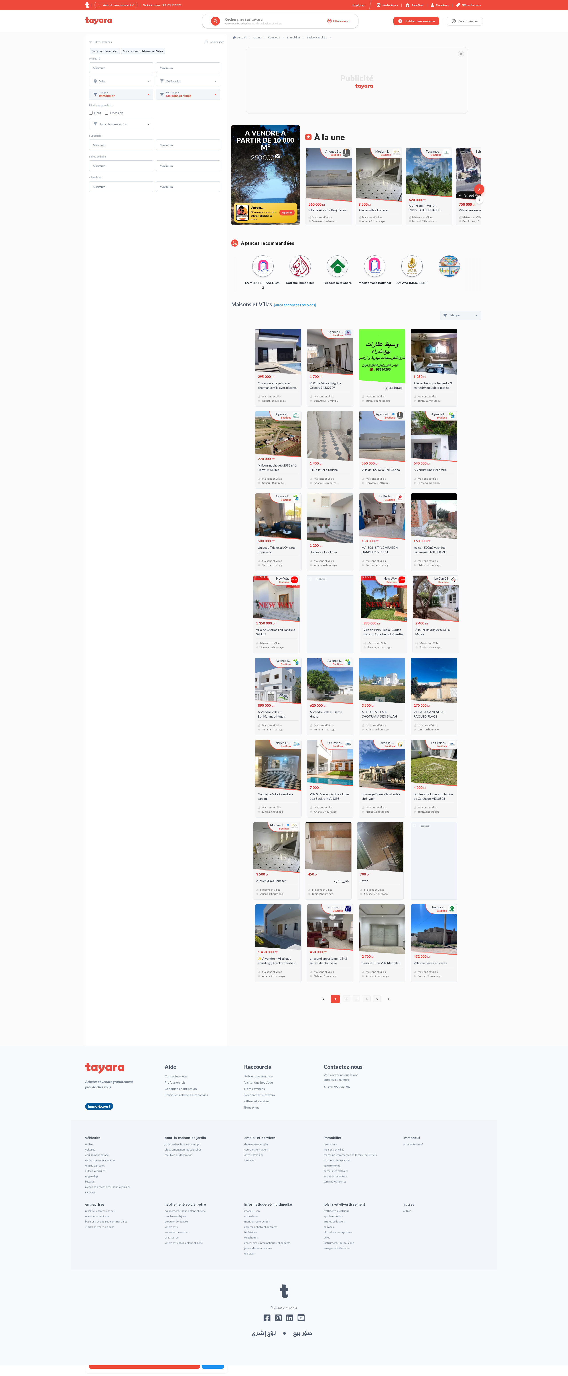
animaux (329, 1226)
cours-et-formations (256, 1149)
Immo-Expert (99, 1106)
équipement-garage (97, 1155)
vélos (327, 1237)
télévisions (250, 1232)
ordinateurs (251, 1216)
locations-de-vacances (337, 1160)
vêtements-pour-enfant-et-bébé (184, 1242)
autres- (407, 1210)
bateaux (90, 1181)
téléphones (251, 1237)
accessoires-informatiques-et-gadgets (267, 1242)
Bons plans (251, 1107)
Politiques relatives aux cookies (186, 1095)
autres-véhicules (95, 1171)
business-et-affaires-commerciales (106, 1221)
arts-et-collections (335, 1221)
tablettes (249, 1253)
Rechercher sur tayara (259, 1095)
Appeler (287, 212)
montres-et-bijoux (175, 1216)
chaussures (172, 1237)
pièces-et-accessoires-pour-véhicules (107, 1187)
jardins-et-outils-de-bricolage (182, 1144)
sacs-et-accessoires (177, 1232)
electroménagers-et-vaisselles (183, 1149)
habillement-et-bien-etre (185, 1204)
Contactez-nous (176, 1076)
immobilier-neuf (413, 1144)
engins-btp (91, 1176)
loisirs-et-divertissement (344, 1204)
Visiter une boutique (258, 1082)
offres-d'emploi (253, 1155)
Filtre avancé (341, 21)
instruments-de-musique (339, 1242)
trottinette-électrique (336, 1210)
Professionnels (175, 1082)
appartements (332, 1165)
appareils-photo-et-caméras (260, 1226)
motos (89, 1144)
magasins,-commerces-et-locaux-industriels (350, 1155)
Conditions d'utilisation (181, 1089)
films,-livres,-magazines (338, 1232)
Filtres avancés (254, 1089)
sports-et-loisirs (333, 1216)
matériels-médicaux (97, 1216)
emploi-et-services (260, 1137)
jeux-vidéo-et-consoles (258, 1248)
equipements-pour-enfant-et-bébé (185, 1210)
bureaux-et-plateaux (336, 1171)
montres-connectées (257, 1221)
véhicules (93, 1137)
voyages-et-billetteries (337, 1248)
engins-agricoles (95, 1165)
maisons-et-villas (334, 1149)
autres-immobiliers (335, 1176)
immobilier (332, 1137)
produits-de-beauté (176, 1221)
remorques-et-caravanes (100, 1160)
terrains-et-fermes (335, 1181)
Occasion (116, 113)
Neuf (97, 113)
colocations (330, 1144)
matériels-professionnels (100, 1210)
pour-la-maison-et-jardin (185, 1137)
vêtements (171, 1226)
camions (90, 1192)
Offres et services (257, 1101)
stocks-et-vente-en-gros (99, 1226)
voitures (90, 1149)
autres (408, 1204)
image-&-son (252, 1210)
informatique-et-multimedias (268, 1204)
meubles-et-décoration (178, 1155)
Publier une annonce (258, 1076)
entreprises (95, 1204)
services (249, 1160)
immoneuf (411, 1137)
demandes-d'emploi (256, 1144)
